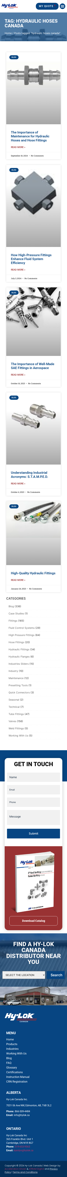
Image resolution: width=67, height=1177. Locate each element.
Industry (13, 670)
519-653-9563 (22, 1146)
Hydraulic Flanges (19, 656)
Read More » (18, 147)
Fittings (13, 620)
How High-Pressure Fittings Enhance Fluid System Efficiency (31, 259)
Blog (11, 606)
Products (11, 1044)
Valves (12, 721)
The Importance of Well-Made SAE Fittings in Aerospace (32, 366)
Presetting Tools (18, 685)
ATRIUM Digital (36, 1168)
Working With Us (18, 735)
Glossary (11, 1067)
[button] (62, 6)
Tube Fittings (16, 714)
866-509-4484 (22, 1111)
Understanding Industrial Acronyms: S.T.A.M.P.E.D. (29, 474)
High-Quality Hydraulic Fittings (33, 573)
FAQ (8, 1062)
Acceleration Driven (15, 1168)
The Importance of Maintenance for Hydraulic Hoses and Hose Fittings (30, 136)
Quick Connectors (19, 692)
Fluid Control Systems (22, 627)
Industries (12, 1048)
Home (8, 33)
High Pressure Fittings (21, 635)
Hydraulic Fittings (19, 649)
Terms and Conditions (25, 1172)
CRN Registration (16, 1081)
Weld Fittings (16, 728)
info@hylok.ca (22, 1115)
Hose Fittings (16, 642)
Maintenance (16, 678)
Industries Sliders (19, 663)
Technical (14, 706)
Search (56, 975)
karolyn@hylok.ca (23, 1150)
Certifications (14, 1072)
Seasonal (14, 699)
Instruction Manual (17, 1077)
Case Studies (16, 613)
